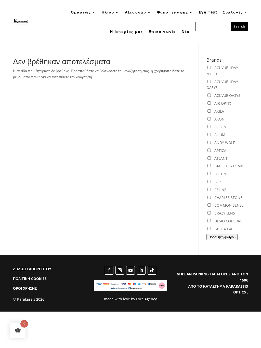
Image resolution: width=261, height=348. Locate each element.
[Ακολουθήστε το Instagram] (119, 270)
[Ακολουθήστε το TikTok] (152, 270)
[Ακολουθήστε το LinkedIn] (141, 270)
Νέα (186, 31)
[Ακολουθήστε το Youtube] (130, 270)
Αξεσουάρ (135, 12)
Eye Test (208, 12)
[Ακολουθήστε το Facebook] (109, 270)
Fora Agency (146, 299)
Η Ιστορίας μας (126, 31)
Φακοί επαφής (172, 12)
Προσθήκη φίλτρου (222, 237)
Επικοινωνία (162, 31)
